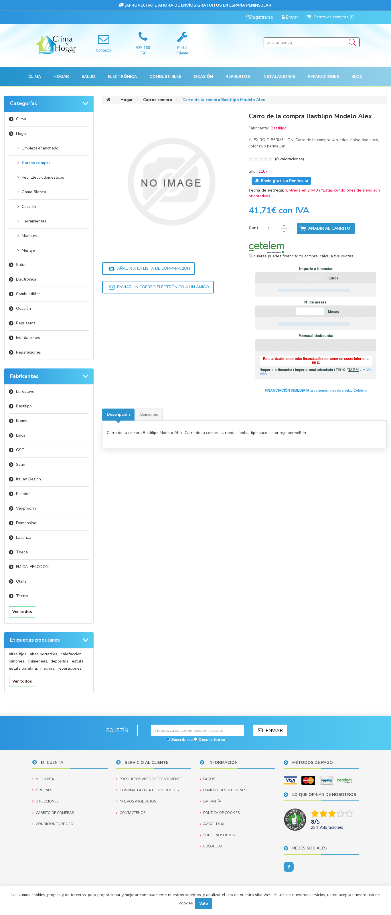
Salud (21, 264)
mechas (47, 668)
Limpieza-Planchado (40, 148)
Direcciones (47, 801)
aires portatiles (44, 654)
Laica (20, 435)
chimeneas (38, 661)
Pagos (209, 779)
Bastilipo (24, 406)
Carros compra (36, 162)
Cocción (29, 206)
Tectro (22, 596)
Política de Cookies (221, 813)
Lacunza (23, 537)
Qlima (21, 581)
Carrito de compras (55, 813)
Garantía (212, 801)
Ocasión (23, 308)
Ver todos (22, 611)
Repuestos (25, 323)
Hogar (21, 133)
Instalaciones (28, 337)
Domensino (26, 523)
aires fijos (18, 654)
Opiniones (149, 414)
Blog (357, 76)
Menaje (28, 250)
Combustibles (165, 76)
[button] (34, 76)
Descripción (118, 414)
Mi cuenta (45, 779)
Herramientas (34, 221)
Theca (22, 552)
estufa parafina (23, 668)
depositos (60, 661)
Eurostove (25, 391)
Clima (21, 119)
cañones (17, 661)
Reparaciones (323, 76)
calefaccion (71, 654)
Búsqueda (213, 846)
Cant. (254, 227)
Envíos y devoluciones (224, 790)
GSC (20, 450)
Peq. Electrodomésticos (43, 177)
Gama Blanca (34, 192)
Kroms (21, 420)
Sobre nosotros (219, 835)
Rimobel (23, 493)
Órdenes (44, 790)
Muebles (29, 235)
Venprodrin (26, 508)
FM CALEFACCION (32, 566)
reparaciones (70, 668)
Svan (20, 464)
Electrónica (26, 279)
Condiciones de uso (54, 824)
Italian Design (28, 479)
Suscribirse (182, 739)
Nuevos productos (138, 801)
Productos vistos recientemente (151, 779)
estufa (78, 661)
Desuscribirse (212, 739)
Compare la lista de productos (149, 790)
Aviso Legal (214, 824)
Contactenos (132, 813)
